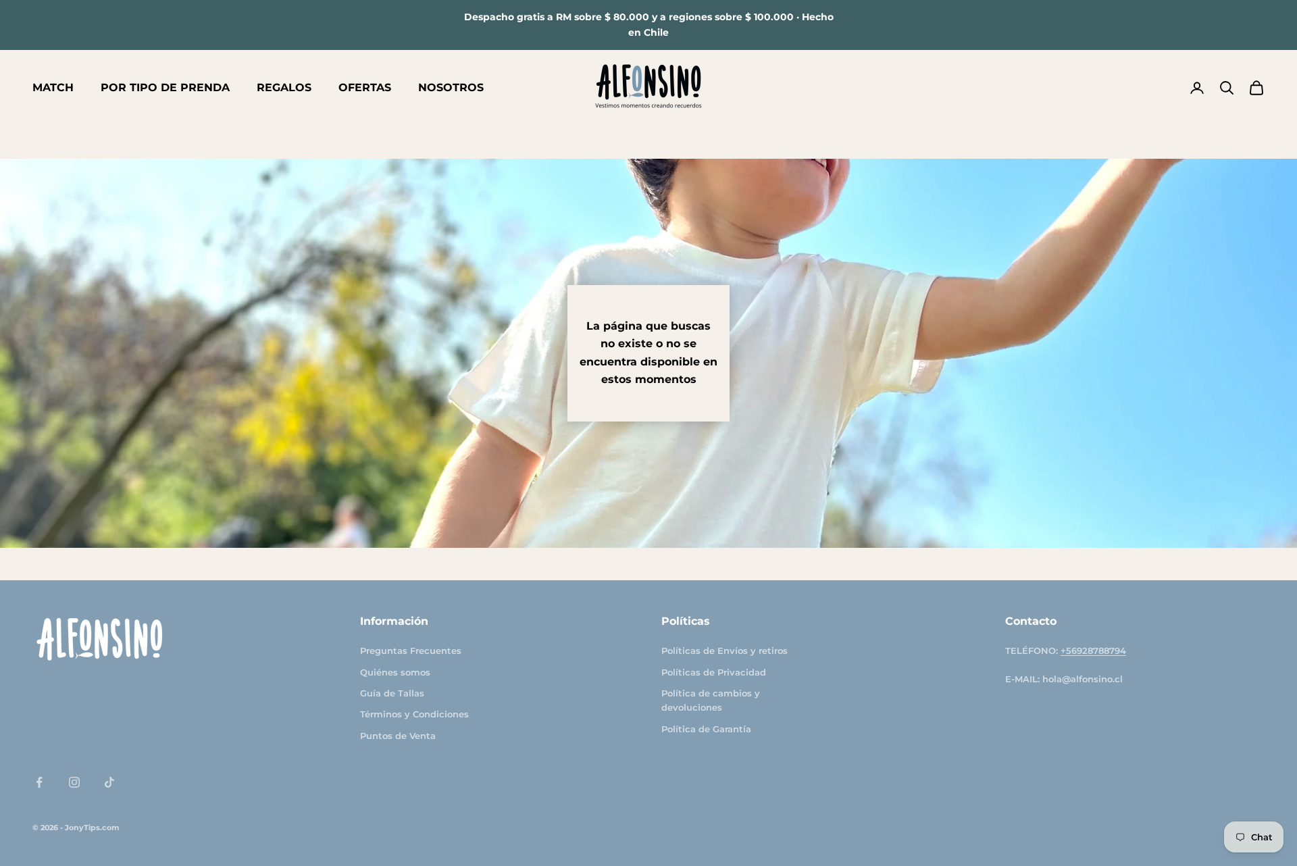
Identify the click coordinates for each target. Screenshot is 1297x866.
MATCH (53, 87)
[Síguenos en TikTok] (109, 782)
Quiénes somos (395, 672)
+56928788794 (1093, 650)
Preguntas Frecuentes (410, 650)
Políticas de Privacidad (713, 672)
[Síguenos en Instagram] (74, 782)
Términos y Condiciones (414, 714)
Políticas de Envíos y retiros (724, 650)
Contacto (1031, 621)
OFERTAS (364, 87)
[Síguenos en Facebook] (39, 782)
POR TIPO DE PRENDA (165, 87)
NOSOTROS (451, 87)
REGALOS (284, 87)
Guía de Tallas (392, 693)
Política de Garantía (706, 728)
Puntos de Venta (398, 735)
